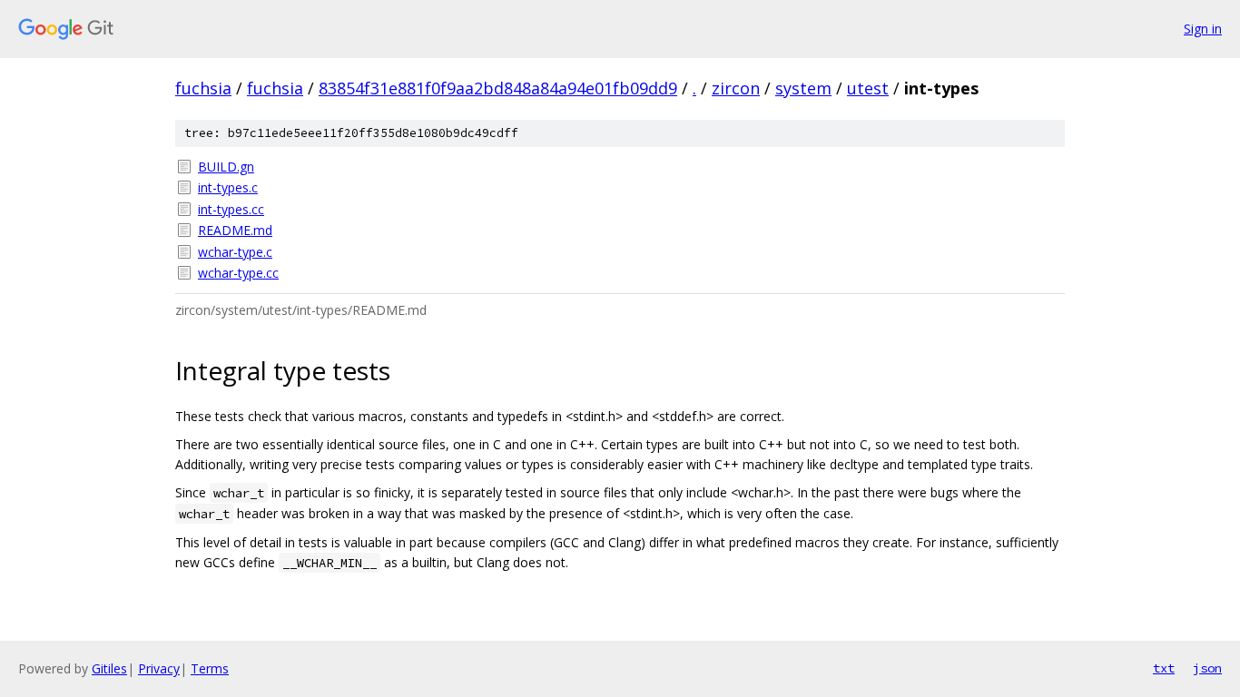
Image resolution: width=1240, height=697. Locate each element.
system (803, 88)
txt (1164, 668)
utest (868, 88)
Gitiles (109, 668)
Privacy (159, 668)
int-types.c (228, 187)
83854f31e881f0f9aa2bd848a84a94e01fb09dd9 (498, 88)
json (1207, 668)
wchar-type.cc (238, 272)
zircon (736, 88)
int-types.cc (231, 209)
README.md (235, 230)
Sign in (1203, 28)
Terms (210, 668)
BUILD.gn (226, 166)
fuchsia (203, 88)
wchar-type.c (235, 251)
